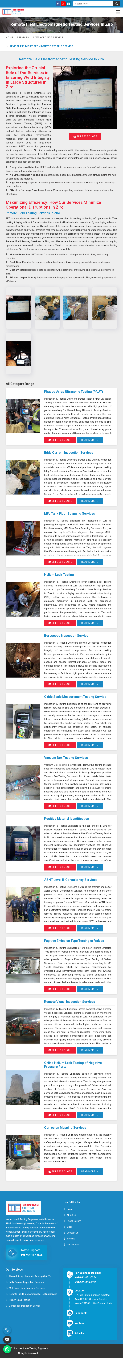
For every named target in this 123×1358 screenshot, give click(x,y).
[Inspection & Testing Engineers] (18, 12)
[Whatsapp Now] (7, 1349)
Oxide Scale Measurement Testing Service (75, 697)
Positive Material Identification (66, 819)
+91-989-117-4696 (31, 1255)
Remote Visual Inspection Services (69, 1002)
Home (9, 37)
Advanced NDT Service (48, 37)
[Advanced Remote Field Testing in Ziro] (104, 308)
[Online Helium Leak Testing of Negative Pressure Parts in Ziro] (23, 1087)
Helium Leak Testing (59, 575)
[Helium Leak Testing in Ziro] (23, 599)
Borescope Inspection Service (66, 636)
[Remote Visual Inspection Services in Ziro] (23, 1026)
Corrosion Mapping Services (65, 1127)
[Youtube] (63, 3)
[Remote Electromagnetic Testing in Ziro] (75, 308)
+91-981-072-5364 (85, 1277)
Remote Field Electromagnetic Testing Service (33, 1293)
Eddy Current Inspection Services (68, 452)
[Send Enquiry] (7, 1340)
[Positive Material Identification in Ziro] (23, 843)
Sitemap (71, 1238)
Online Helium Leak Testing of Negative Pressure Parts (73, 1065)
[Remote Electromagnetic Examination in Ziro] (18, 353)
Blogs (70, 1226)
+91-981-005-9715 (85, 1282)
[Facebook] (58, 3)
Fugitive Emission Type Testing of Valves (74, 941)
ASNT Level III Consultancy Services (70, 880)
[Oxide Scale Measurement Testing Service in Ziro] (23, 721)
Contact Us (72, 1232)
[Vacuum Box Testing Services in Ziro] (23, 782)
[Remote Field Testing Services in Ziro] (18, 308)
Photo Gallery (74, 1220)
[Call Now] (7, 1330)
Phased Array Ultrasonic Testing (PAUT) (73, 392)
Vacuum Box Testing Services (66, 758)
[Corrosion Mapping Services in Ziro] (23, 1152)
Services (23, 37)
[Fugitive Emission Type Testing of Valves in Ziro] (23, 965)
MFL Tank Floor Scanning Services (69, 513)
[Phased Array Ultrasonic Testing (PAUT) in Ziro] (23, 416)
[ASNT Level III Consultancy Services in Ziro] (23, 904)
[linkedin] (68, 3)
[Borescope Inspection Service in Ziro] (23, 660)
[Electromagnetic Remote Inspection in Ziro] (47, 308)
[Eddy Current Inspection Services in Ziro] (23, 477)
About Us (71, 1215)
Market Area (73, 1244)
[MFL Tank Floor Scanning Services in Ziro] (23, 538)
